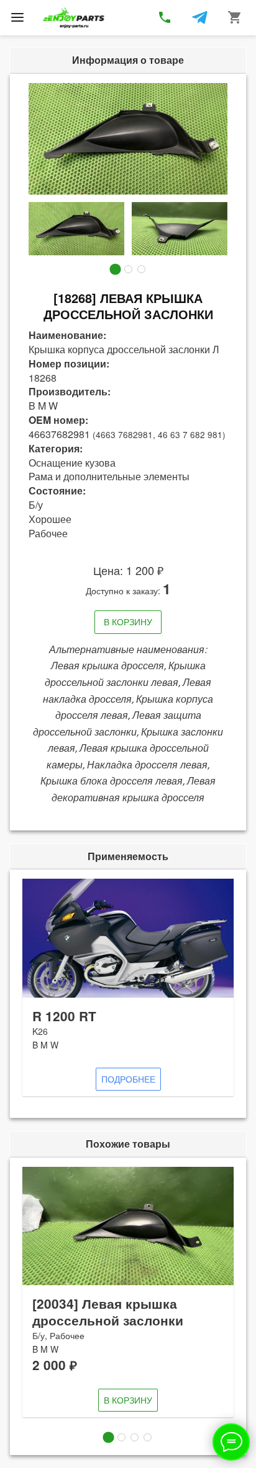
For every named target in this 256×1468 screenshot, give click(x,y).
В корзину (128, 621)
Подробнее (128, 1079)
